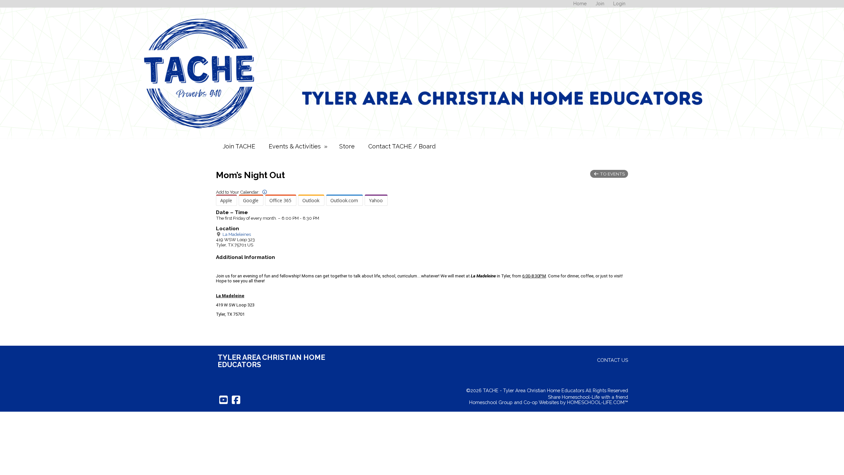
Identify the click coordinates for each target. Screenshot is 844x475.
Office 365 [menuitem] (280, 200)
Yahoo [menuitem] (376, 200)
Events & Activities (299, 146)
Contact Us (612, 360)
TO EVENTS (612, 173)
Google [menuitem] (250, 200)
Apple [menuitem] (226, 200)
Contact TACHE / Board (402, 146)
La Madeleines (236, 234)
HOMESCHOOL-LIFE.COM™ (597, 402)
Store (347, 146)
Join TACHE (239, 146)
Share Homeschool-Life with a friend (588, 397)
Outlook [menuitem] (310, 200)
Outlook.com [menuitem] (344, 200)
